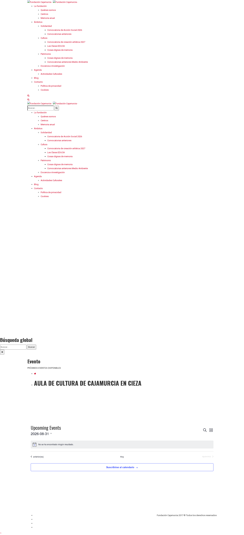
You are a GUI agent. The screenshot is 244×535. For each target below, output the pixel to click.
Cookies (38, 527)
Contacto (38, 519)
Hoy (122, 456)
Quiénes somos (41, 515)
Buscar (31, 347)
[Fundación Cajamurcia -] (52, 2)
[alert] (122, 445)
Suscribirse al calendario (120, 467)
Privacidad (39, 523)
